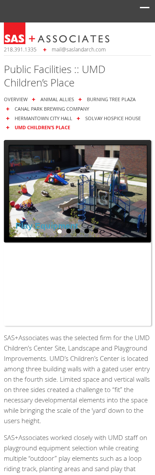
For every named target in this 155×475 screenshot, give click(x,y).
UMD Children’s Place (42, 127)
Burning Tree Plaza (111, 99)
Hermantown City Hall (43, 118)
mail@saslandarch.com (79, 49)
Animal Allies (57, 99)
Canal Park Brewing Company (52, 108)
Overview (16, 99)
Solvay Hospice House (113, 118)
